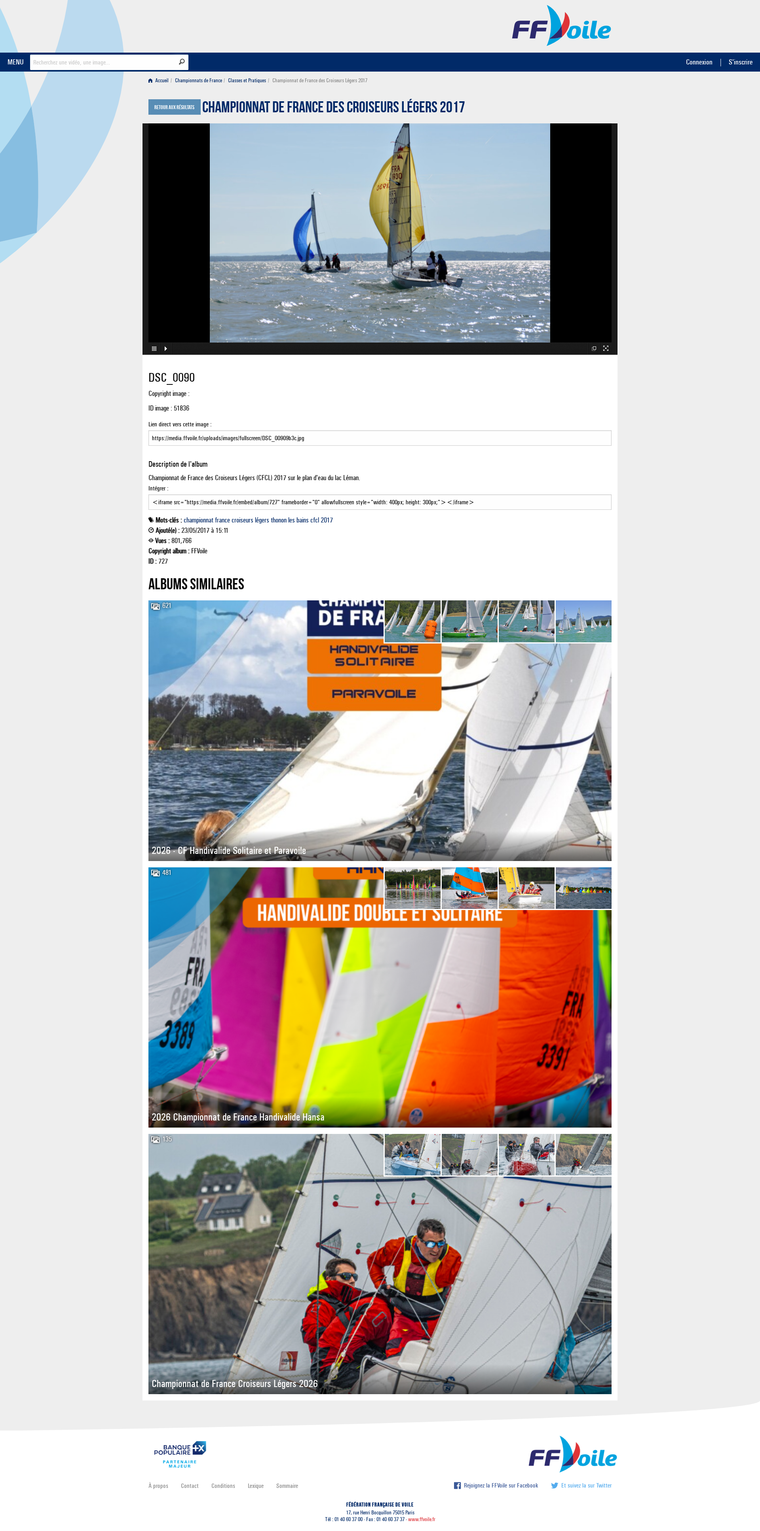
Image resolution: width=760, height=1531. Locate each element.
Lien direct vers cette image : (180, 424)
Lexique (256, 1485)
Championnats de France (198, 80)
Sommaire (287, 1485)
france (222, 520)
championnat (198, 520)
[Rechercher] (182, 62)
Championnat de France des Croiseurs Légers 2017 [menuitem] (319, 80)
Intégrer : (158, 488)
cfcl (314, 520)
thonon (279, 520)
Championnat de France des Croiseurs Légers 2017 (333, 109)
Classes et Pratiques (247, 80)
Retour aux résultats (174, 107)
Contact (190, 1485)
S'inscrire (740, 61)
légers (262, 520)
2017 (327, 520)
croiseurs (242, 520)
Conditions (223, 1485)
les (291, 520)
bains (302, 520)
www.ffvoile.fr (421, 1519)
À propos (158, 1485)
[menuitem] (160, 80)
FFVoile (562, 25)
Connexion (699, 61)
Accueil (161, 80)
